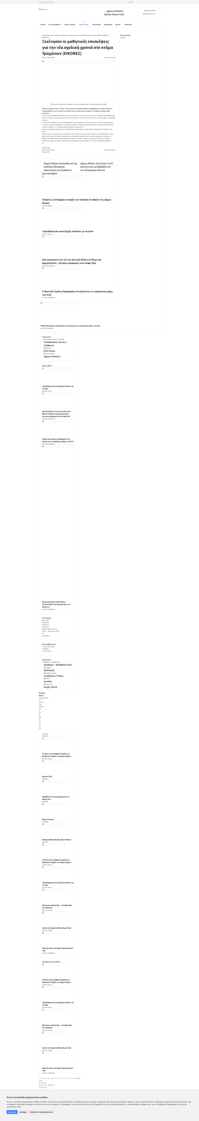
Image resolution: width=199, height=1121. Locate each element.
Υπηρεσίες (128, 25)
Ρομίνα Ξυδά (47, 776)
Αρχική (42, 25)
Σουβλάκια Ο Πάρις (54, 676)
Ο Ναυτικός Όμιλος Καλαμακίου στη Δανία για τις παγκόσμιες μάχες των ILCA (77, 293)
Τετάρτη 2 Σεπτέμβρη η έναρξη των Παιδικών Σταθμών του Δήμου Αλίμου (76, 201)
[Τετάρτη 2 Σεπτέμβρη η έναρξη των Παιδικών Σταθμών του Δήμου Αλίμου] (62, 177)
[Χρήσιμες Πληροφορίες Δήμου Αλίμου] (53, 825)
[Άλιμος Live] (43, 9)
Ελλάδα (117, 25)
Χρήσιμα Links (43, 1087)
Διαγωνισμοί (45, 636)
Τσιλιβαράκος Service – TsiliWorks (55, 343)
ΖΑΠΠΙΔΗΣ (49, 670)
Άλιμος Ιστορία (48, 819)
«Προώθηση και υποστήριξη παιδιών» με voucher (67, 231)
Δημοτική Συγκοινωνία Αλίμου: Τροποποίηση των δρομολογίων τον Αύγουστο (56, 604)
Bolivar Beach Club (114, 14)
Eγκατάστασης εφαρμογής (46, 1085)
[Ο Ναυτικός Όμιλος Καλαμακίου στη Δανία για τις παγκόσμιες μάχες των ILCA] (62, 269)
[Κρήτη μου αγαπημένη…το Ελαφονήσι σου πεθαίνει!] (53, 890)
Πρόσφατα (45, 736)
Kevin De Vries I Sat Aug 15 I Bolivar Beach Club (57, 949)
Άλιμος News (83, 25)
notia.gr (48, 148)
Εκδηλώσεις (108, 25)
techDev (48, 681)
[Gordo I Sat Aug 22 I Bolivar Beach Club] (53, 913)
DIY (43, 633)
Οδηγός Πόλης (69, 25)
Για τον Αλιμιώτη (54, 25)
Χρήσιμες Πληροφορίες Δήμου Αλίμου (56, 839)
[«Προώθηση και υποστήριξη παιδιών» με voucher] (62, 209)
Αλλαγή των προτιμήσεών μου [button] (41, 1112)
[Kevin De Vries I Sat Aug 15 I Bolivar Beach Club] (53, 933)
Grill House (49, 351)
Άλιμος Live (45, 58)
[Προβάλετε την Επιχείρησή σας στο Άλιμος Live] (53, 782)
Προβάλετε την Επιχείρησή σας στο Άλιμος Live (56, 798)
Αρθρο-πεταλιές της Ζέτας (49, 629)
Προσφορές (96, 25)
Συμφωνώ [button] (12, 1112)
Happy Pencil (50, 687)
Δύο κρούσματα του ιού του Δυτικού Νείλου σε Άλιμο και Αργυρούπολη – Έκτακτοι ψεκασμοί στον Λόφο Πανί (71, 261)
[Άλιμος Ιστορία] (53, 804)
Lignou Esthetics (114, 11)
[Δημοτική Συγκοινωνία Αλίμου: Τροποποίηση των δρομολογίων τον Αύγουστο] (58, 447)
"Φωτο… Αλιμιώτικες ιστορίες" (51, 631)
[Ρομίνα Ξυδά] (53, 761)
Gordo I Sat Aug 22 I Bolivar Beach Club (56, 928)
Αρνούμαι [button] (23, 1112)
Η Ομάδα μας (42, 1083)
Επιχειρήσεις (45, 622)
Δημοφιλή (45, 734)
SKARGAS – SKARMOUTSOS (58, 665)
